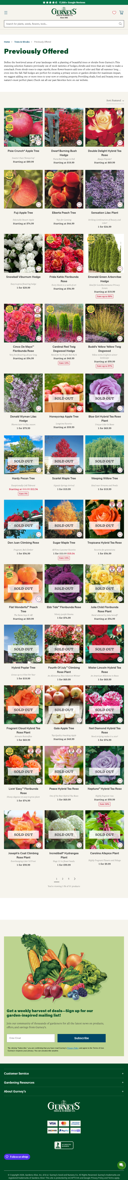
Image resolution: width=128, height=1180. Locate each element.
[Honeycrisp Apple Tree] (64, 393)
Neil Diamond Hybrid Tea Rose (104, 730)
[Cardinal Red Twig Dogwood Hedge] (64, 323)
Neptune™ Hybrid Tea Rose (105, 789)
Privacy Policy (73, 1048)
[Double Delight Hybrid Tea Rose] (104, 127)
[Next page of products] (74, 878)
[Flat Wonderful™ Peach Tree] (23, 583)
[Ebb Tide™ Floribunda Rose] (64, 583)
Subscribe (81, 1038)
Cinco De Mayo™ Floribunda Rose (23, 348)
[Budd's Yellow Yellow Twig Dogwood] (104, 323)
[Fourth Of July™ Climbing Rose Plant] (64, 644)
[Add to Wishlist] (39, 143)
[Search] (120, 23)
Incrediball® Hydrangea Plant (63, 855)
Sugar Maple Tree (64, 542)
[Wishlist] (113, 12)
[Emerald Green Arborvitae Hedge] (104, 253)
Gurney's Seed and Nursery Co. (64, 1174)
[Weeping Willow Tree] (104, 454)
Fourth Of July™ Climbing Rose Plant (64, 669)
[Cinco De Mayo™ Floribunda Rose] (23, 323)
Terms (111, 1177)
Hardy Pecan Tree (23, 478)
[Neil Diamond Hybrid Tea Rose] (104, 704)
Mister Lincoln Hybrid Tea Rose (104, 669)
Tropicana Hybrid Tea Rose (105, 542)
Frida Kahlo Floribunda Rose (64, 279)
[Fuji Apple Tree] (23, 189)
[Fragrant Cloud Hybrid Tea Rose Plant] (23, 704)
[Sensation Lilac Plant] (104, 189)
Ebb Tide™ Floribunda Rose (64, 607)
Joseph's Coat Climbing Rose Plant (23, 855)
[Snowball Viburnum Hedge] (23, 253)
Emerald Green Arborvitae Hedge (104, 279)
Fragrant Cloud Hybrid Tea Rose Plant (23, 730)
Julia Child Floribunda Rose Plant (104, 609)
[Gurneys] (64, 13)
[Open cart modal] (121, 12)
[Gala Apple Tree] (64, 704)
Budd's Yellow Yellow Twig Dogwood (104, 348)
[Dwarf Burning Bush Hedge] (64, 127)
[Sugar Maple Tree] (64, 519)
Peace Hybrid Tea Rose (64, 789)
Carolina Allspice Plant (104, 853)
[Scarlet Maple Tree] (64, 454)
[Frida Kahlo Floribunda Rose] (64, 253)
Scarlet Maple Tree (64, 478)
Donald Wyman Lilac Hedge (23, 418)
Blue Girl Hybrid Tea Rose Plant (104, 418)
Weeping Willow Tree (104, 478)
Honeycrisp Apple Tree (63, 416)
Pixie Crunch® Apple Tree (23, 151)
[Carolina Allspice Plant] (104, 829)
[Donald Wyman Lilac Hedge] (23, 393)
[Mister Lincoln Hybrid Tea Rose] (104, 644)
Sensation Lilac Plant (104, 213)
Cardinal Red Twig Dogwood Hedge (64, 348)
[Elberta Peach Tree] (64, 189)
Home (7, 41)
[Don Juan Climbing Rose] (23, 519)
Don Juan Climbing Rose (23, 542)
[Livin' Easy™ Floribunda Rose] (23, 765)
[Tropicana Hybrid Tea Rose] (104, 519)
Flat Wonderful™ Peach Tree (23, 609)
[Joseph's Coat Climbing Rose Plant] (23, 829)
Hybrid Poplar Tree (23, 667)
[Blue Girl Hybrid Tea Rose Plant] (104, 393)
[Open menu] (5, 12)
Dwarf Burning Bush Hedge (64, 153)
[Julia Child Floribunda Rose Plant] (104, 583)
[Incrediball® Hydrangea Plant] (64, 829)
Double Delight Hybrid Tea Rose (104, 153)
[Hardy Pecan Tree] (23, 454)
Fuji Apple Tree (23, 213)
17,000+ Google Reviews (72, 2)
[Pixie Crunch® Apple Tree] (23, 127)
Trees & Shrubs (22, 41)
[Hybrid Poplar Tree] (23, 644)
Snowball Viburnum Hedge (23, 277)
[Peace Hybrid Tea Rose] (64, 765)
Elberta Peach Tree (64, 213)
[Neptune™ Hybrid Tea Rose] (104, 765)
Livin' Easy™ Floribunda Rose (23, 791)
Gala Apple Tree (64, 728)
